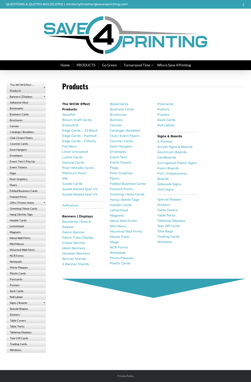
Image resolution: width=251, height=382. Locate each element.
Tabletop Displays (171, 221)
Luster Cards (72, 157)
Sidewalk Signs (169, 184)
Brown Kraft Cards (77, 120)
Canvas (115, 125)
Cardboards (166, 157)
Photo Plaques (121, 258)
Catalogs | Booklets (125, 130)
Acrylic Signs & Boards (174, 147)
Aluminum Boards (171, 152)
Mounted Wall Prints (126, 231)
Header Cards (121, 205)
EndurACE (70, 125)
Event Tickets (120, 162)
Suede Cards (72, 184)
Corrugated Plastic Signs (177, 163)
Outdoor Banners (76, 253)
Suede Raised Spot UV (80, 189)
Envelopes (118, 152)
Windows (164, 242)
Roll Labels (165, 125)
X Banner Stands (75, 264)
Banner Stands (74, 259)
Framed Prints (121, 189)
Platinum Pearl (74, 173)
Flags (114, 168)
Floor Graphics (121, 173)
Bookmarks (119, 104)
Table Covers (167, 210)
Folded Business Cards (128, 184)
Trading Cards (168, 236)
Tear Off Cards (168, 226)
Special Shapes (169, 199)
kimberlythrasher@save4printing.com (97, 4)
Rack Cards (166, 120)
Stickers (163, 205)
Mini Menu (118, 226)
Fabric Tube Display (77, 237)
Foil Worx (69, 146)
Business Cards (122, 109)
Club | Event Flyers (124, 136)
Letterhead (119, 210)
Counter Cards (121, 141)
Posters (163, 109)
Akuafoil (68, 114)
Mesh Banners (73, 248)
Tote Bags (165, 231)
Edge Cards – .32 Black (80, 130)
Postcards (165, 104)
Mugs (114, 242)
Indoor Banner (73, 243)
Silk (65, 178)
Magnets (117, 215)
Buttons (116, 120)
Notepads (118, 253)
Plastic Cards (120, 263)
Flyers (114, 178)
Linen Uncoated (75, 152)
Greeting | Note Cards (127, 194)
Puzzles (163, 114)
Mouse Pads (119, 237)
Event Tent (118, 157)
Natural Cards (73, 162)
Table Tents (166, 215)
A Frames (164, 141)
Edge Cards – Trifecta (79, 141)
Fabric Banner (73, 232)
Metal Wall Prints (123, 221)
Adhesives (70, 205)
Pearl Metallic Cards (78, 168)
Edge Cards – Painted (79, 136)
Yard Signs (165, 189)
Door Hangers (121, 146)
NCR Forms (119, 247)
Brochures (118, 114)
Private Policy (125, 376)
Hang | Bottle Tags (124, 200)
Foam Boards (168, 168)
